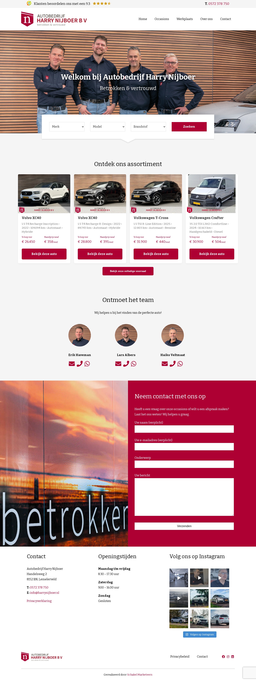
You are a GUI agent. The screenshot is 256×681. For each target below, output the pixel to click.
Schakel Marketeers (139, 674)
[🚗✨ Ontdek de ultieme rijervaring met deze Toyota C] (199, 598)
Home (143, 19)
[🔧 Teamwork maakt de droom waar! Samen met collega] (178, 577)
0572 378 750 (218, 4)
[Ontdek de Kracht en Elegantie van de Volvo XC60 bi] (178, 618)
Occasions (162, 19)
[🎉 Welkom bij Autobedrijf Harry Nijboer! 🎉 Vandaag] (199, 577)
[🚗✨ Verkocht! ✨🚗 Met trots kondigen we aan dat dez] (219, 598)
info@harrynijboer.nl (44, 593)
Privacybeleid (179, 656)
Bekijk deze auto (44, 254)
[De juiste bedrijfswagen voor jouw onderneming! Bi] (178, 598)
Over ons (206, 19)
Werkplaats (185, 19)
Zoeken (189, 126)
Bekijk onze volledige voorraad (128, 271)
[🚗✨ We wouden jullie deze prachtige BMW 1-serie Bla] (219, 618)
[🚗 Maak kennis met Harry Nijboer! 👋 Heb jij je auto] (219, 577)
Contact (225, 19)
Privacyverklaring (39, 601)
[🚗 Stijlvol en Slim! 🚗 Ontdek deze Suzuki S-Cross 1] (199, 618)
